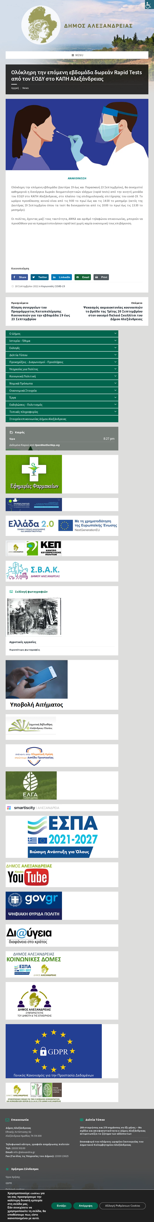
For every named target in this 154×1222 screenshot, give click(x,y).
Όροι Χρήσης (13, 1177)
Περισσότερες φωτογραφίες (24, 649)
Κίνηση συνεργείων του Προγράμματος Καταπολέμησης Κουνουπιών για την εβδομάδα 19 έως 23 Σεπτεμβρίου (40, 313)
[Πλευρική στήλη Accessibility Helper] (149, 4)
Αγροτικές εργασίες (22, 642)
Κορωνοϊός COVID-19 (53, 286)
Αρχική (15, 88)
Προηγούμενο (20, 303)
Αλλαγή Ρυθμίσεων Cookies (122, 1206)
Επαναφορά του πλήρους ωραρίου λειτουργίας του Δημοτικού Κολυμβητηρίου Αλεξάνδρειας (111, 1143)
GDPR (9, 1183)
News (26, 88)
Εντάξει (61, 1206)
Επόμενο (137, 303)
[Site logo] (77, 44)
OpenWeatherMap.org (47, 445)
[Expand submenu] (115, 333)
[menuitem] (62, 333)
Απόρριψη (85, 1206)
